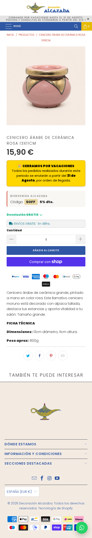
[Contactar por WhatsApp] (82, 528)
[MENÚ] (6, 26)
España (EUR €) (19, 491)
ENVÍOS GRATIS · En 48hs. (32, 223)
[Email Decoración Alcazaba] (34, 479)
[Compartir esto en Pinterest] (51, 355)
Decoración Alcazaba (35, 503)
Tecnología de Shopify (55, 508)
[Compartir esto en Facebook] (39, 355)
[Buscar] (76, 26)
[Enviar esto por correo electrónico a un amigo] (62, 355)
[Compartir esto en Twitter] (28, 355)
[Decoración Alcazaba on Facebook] (42, 479)
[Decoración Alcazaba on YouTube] (57, 479)
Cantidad (14, 230)
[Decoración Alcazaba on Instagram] (49, 479)
